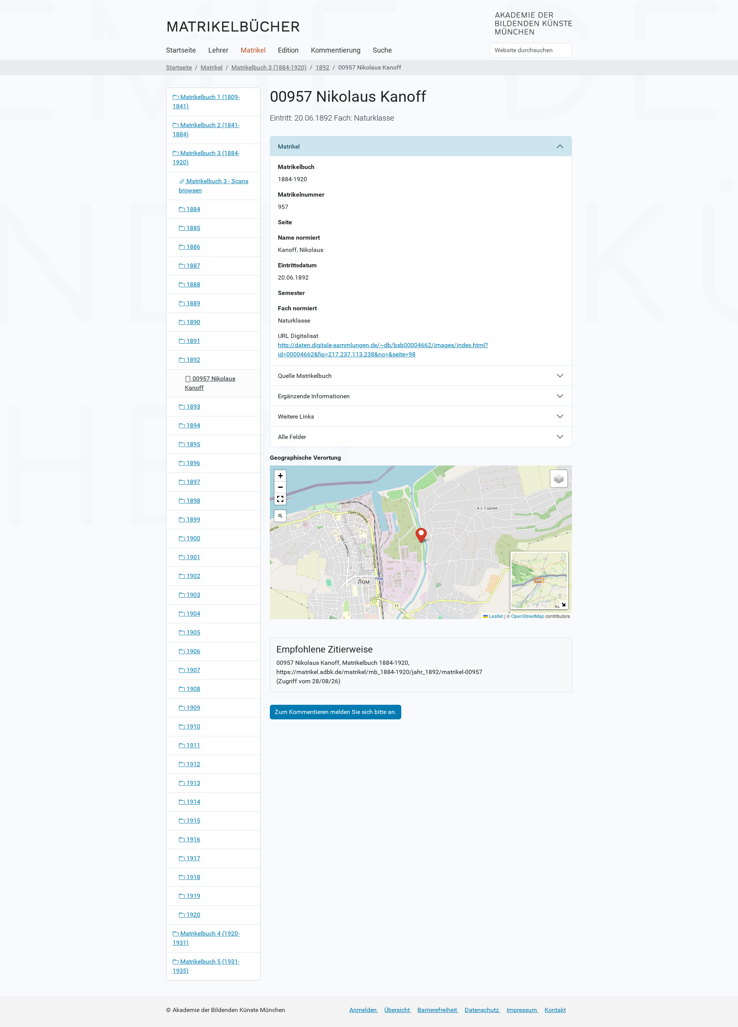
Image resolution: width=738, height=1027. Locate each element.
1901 (192, 557)
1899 (192, 519)
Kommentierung (336, 50)
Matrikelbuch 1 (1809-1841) (206, 101)
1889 (192, 303)
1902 (192, 576)
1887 (192, 265)
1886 (192, 246)
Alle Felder (292, 437)
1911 (192, 745)
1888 (192, 284)
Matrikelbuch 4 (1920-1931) (206, 938)
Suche (382, 50)
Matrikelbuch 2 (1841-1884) (206, 129)
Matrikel (253, 50)
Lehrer (218, 50)
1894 (192, 425)
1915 (192, 820)
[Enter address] (280, 516)
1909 (192, 707)
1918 (192, 877)
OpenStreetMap (527, 616)
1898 (192, 500)
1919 (192, 895)
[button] (421, 534)
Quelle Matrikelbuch (305, 375)
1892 (322, 67)
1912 (192, 764)
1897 (192, 481)
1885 (192, 228)
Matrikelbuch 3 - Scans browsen (213, 185)
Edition (288, 50)
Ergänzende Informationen (314, 396)
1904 (192, 613)
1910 (192, 726)
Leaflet (495, 616)
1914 (192, 801)
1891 (192, 341)
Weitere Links (296, 416)
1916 (192, 839)
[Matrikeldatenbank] (233, 25)
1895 (192, 444)
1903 (192, 594)
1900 (192, 538)
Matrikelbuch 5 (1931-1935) (206, 966)
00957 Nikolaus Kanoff (210, 383)
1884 (192, 209)
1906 (192, 651)
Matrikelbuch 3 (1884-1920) (269, 67)
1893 (192, 406)
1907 (192, 670)
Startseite (181, 50)
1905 (192, 632)
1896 (192, 463)
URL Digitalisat (298, 336)
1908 (192, 688)
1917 (192, 858)
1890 (192, 322)
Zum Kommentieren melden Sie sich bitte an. (335, 712)
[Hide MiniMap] (563, 604)
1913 (192, 783)
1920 (192, 914)
